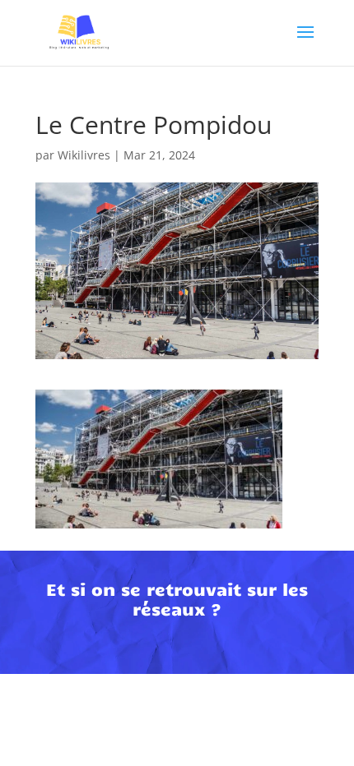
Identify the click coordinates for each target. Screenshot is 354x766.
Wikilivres (84, 155)
